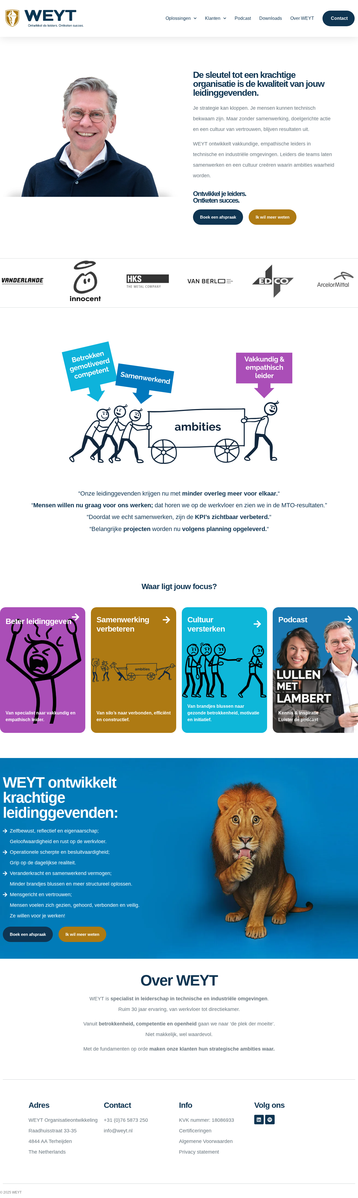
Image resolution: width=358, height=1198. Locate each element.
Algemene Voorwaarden (206, 1141)
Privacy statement (199, 1152)
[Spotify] (270, 1119)
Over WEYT (302, 18)
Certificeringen (195, 1131)
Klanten (212, 18)
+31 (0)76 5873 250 (126, 1120)
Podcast (243, 18)
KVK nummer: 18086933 (206, 1120)
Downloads (270, 18)
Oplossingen (178, 18)
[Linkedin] (259, 1119)
